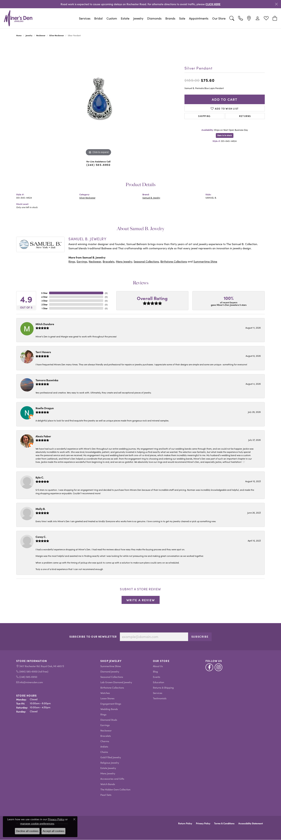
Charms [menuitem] (104, 741)
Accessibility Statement (250, 823)
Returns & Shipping (163, 687)
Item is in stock (224, 135)
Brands (170, 18)
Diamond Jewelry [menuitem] (109, 671)
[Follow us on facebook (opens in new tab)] (209, 667)
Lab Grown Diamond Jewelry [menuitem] (116, 682)
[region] (98, 99)
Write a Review (140, 600)
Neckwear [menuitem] (106, 730)
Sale (182, 18)
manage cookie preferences (37, 823)
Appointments (198, 18)
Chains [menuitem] (104, 751)
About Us (158, 666)
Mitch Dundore (45, 324)
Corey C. (41, 537)
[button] (231, 18)
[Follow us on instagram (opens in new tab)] (218, 667)
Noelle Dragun (45, 408)
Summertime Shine (205, 261)
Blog (155, 671)
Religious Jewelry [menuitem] (109, 762)
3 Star (44, 300)
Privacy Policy (203, 823)
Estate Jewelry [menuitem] (108, 768)
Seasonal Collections (146, 261)
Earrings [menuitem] (105, 725)
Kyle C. (40, 477)
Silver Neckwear (56, 35)
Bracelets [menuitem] (105, 735)
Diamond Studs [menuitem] (108, 719)
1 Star (45, 308)
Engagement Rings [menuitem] (110, 703)
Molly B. (40, 509)
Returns (245, 116)
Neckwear (40, 35)
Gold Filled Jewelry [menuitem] (110, 757)
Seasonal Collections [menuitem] (111, 676)
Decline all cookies (27, 831)
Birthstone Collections (173, 261)
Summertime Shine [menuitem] (110, 666)
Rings (71, 261)
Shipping (204, 116)
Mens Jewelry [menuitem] (107, 773)
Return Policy (185, 823)
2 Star (44, 304)
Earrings (82, 261)
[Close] (276, 4)
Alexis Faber (43, 436)
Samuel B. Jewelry (151, 197)
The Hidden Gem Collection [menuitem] (115, 789)
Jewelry (138, 18)
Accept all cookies (53, 831)
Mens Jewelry (124, 261)
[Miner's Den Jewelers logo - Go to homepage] (18, 18)
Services (84, 18)
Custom (111, 18)
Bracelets (108, 261)
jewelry (29, 35)
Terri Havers (43, 352)
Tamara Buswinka (47, 380)
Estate (125, 18)
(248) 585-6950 (98, 165)
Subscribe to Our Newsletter (93, 636)
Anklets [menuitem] (104, 746)
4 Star (44, 296)
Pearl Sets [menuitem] (105, 794)
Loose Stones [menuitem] (107, 698)
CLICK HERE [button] (212, 4)
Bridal (98, 18)
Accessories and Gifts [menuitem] (112, 778)
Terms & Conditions (224, 823)
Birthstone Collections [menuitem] (112, 687)
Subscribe (199, 636)
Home (19, 35)
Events (156, 676)
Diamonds (154, 18)
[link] (240, 18)
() (106, 292)
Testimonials (159, 698)
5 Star (44, 292)
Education (158, 682)
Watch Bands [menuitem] (107, 784)
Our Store (219, 18)
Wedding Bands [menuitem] (109, 709)
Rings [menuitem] (103, 714)
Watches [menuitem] (105, 692)
